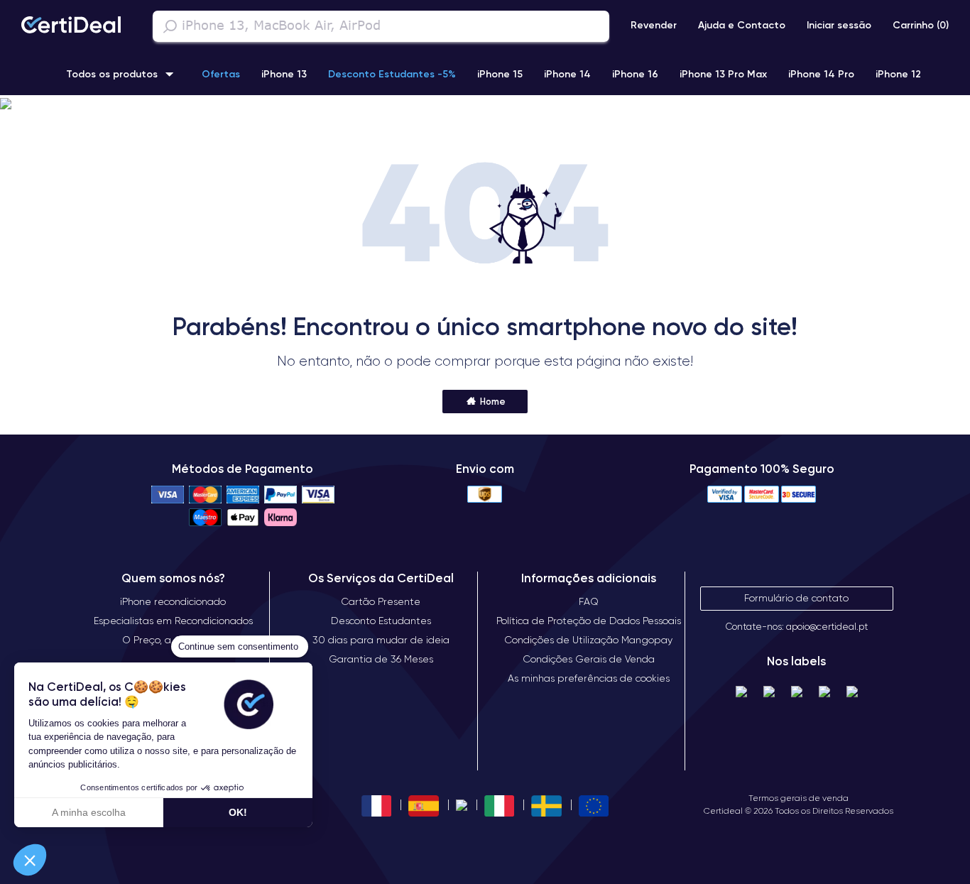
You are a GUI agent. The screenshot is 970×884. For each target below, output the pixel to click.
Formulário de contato (796, 598)
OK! (238, 812)
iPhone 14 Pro (821, 73)
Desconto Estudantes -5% (392, 73)
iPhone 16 (635, 73)
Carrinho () (921, 24)
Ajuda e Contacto (741, 24)
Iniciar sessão (839, 24)
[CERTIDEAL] (71, 26)
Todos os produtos (112, 73)
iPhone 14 (567, 73)
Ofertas (221, 73)
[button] (485, 104)
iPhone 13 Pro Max (723, 73)
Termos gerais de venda (798, 797)
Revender (654, 24)
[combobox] (381, 26)
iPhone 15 (500, 73)
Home (492, 401)
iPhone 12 (898, 73)
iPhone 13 (284, 73)
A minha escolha (89, 812)
